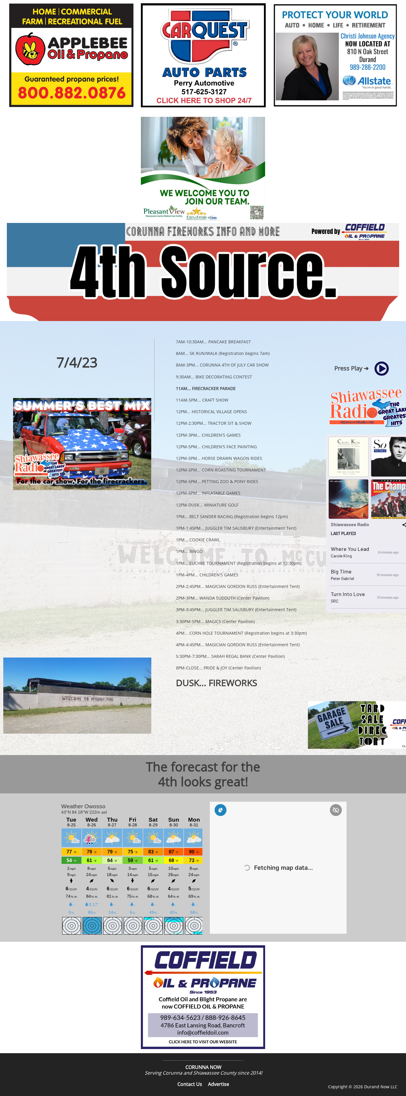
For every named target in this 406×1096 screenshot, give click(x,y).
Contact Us (189, 1084)
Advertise (218, 1084)
